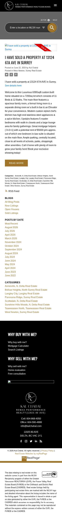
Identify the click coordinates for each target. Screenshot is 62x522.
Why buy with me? (17, 342)
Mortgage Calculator (18, 346)
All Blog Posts (12, 202)
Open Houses (12, 209)
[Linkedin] (36, 441)
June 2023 (10, 272)
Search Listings (16, 349)
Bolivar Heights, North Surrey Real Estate (26, 290)
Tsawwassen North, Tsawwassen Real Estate (28, 308)
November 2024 (13, 242)
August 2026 (11, 227)
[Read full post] (31, 49)
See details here (13, 85)
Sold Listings (11, 213)
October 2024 (12, 246)
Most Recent (11, 223)
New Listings (11, 205)
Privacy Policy (48, 451)
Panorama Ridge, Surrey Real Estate (24, 297)
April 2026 (10, 235)
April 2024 (10, 268)
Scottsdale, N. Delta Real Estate (30, 181)
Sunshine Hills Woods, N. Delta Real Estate (27, 304)
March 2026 (11, 238)
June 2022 (10, 275)
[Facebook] (21, 441)
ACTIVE (43, 20)
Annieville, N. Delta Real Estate (26, 176)
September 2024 (13, 249)
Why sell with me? (17, 366)
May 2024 (10, 264)
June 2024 (10, 260)
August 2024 (11, 253)
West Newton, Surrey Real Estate (27, 71)
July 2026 (10, 231)
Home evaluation (16, 370)
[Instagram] (26, 441)
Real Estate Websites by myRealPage (31, 454)
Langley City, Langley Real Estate (31, 178)
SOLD (55, 20)
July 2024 (10, 257)
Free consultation (17, 373)
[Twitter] (31, 441)
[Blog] (41, 441)
